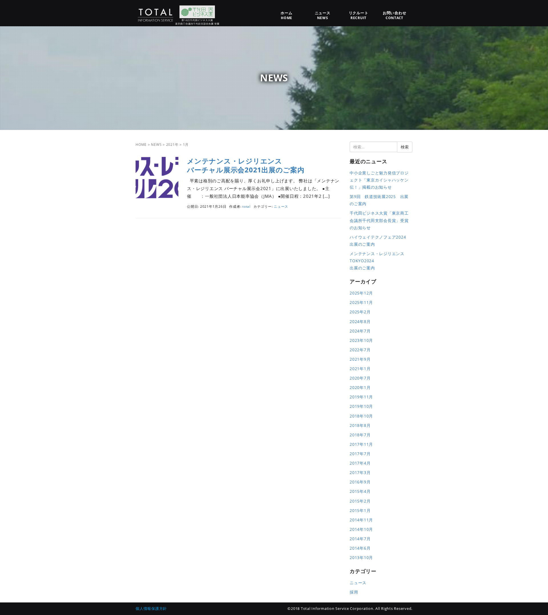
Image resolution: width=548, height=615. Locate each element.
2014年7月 (360, 538)
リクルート (358, 15)
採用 (354, 592)
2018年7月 (360, 434)
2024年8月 (360, 321)
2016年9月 (360, 482)
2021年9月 (360, 359)
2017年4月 (360, 463)
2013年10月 (361, 557)
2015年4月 (360, 491)
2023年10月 (361, 340)
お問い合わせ (394, 15)
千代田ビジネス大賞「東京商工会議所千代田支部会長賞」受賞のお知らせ (379, 220)
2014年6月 (360, 548)
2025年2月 (360, 311)
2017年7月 (360, 453)
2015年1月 (360, 510)
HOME (141, 144)
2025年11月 (361, 302)
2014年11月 (361, 520)
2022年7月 (360, 349)
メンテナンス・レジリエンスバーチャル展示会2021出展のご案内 (246, 165)
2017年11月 (361, 444)
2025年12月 (361, 293)
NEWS (156, 144)
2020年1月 (360, 387)
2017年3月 (360, 472)
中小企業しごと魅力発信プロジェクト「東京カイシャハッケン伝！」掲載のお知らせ (379, 180)
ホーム (286, 15)
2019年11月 (361, 397)
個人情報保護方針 (151, 608)
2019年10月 (361, 406)
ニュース (323, 15)
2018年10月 (361, 416)
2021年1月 (360, 368)
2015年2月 (360, 501)
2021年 (172, 144)
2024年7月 (360, 331)
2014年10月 (361, 529)
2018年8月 (360, 425)
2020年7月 (360, 378)
